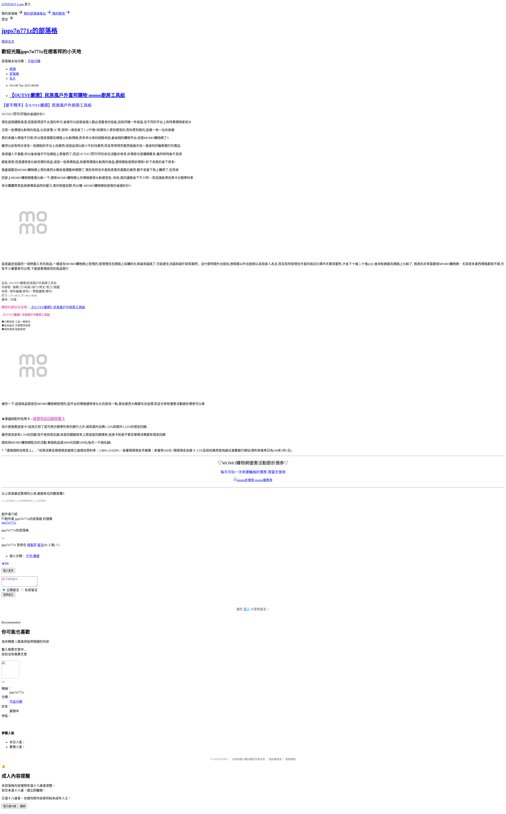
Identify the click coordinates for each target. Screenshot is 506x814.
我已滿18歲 (9, 806)
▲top (5, 563)
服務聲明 (290, 759)
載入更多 (8, 570)
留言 (40, 545)
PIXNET (223, 759)
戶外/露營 (33, 556)
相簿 (12, 69)
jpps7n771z (9, 522)
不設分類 (34, 61)
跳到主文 (8, 41)
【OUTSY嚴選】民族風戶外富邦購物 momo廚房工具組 (67, 95)
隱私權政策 (275, 759)
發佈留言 (8, 594)
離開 (22, 806)
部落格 (14, 73)
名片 (12, 78)
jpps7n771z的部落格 (30, 30)
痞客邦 (32, 545)
